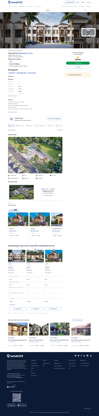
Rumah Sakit (61, 125)
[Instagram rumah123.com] (81, 355)
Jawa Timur (22, 313)
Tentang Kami (34, 363)
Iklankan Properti (46, 363)
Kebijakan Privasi (57, 363)
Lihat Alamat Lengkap (54, 118)
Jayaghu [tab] (12, 209)
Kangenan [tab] (33, 209)
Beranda (9, 313)
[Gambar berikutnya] (59, 155)
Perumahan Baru (16, 313)
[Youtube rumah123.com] (84, 355)
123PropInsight (34, 375)
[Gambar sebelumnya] (10, 155)
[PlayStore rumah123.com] (22, 405)
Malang (27, 313)
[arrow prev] (86, 320)
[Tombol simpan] (85, 10)
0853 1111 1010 (19, 377)
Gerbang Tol (21, 125)
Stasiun (12, 125)
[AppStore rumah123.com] (11, 405)
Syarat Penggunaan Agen (59, 368)
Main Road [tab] (24, 209)
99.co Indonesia (72, 363)
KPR (43, 365)
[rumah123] (15, 356)
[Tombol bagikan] (88, 10)
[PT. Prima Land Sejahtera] (78, 58)
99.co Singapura (72, 365)
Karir (32, 370)
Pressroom (33, 373)
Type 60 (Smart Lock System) (60, 228)
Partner (32, 368)
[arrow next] (90, 320)
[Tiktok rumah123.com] (91, 355)
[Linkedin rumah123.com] (87, 355)
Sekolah (30, 125)
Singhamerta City (25, 53)
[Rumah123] (15, 2)
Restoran (52, 125)
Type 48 (11, 228)
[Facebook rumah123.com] (75, 355)
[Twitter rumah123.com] (78, 355)
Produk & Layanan (34, 365)
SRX (69, 368)
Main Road (17, 55)
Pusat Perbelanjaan (40, 125)
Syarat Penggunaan (58, 365)
